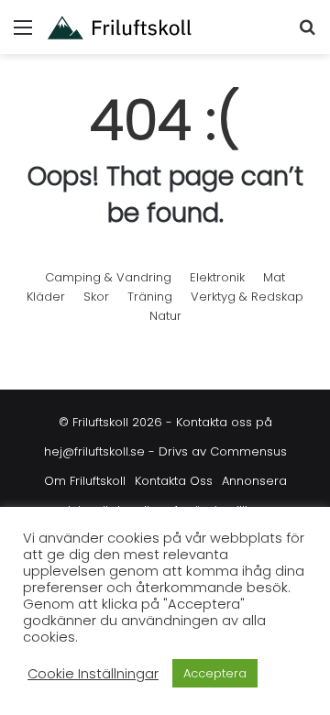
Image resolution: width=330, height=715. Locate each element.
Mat (274, 277)
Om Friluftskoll (85, 481)
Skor (96, 296)
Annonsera (254, 481)
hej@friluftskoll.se (94, 451)
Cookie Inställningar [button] (93, 674)
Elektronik (217, 277)
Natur (165, 315)
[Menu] (23, 34)
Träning (149, 296)
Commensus (248, 451)
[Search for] (307, 34)
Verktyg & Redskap (247, 296)
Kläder (46, 296)
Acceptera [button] (215, 673)
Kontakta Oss (174, 481)
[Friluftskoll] (119, 27)
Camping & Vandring (108, 277)
